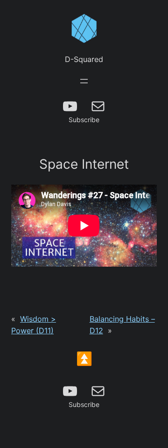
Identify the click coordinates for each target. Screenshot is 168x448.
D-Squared (84, 59)
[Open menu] (84, 81)
